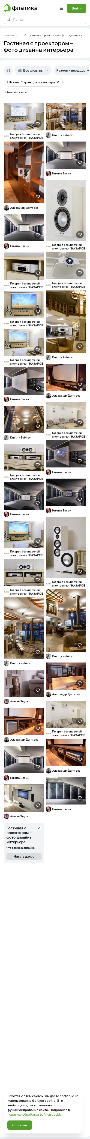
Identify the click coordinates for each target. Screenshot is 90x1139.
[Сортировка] (8, 70)
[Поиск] (8, 19)
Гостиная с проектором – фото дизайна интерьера (57, 35)
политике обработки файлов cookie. (34, 1114)
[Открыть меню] (61, 8)
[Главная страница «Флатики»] (30, 8)
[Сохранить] (38, 124)
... (21, 35)
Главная (9, 35)
